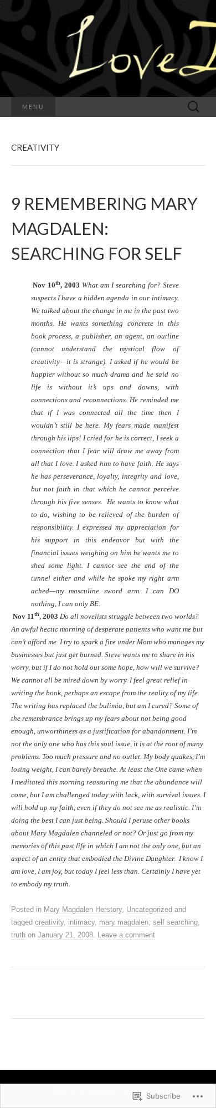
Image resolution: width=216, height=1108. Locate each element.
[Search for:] (193, 107)
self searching (175, 922)
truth (18, 935)
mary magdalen (123, 922)
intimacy (81, 922)
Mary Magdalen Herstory (83, 909)
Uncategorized (149, 909)
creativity (49, 922)
